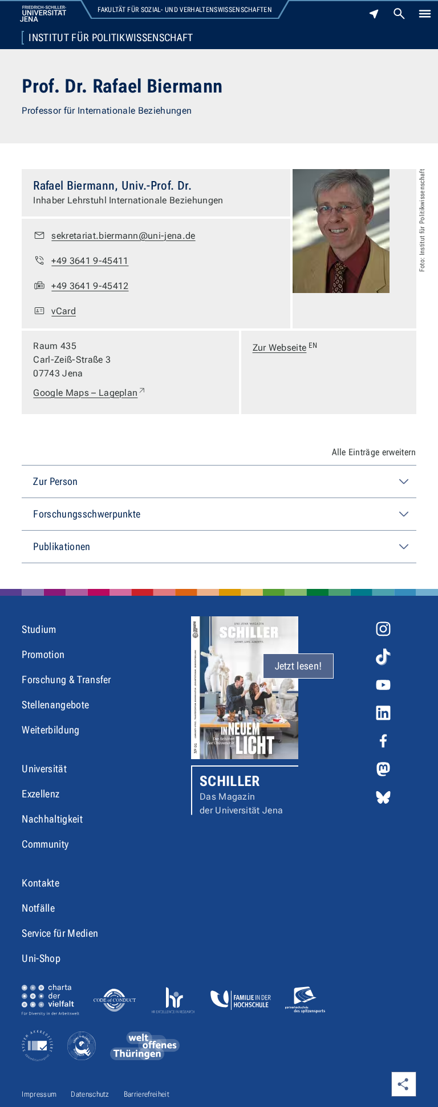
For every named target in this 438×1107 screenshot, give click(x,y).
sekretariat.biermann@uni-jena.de (123, 235)
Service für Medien (60, 933)
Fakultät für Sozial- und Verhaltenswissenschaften (185, 10)
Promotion (43, 654)
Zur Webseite (285, 347)
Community (45, 844)
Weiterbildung (50, 730)
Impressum (39, 1094)
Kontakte (40, 883)
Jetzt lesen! (298, 666)
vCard (63, 311)
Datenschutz (90, 1094)
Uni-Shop (41, 958)
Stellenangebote (55, 705)
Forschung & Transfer (66, 679)
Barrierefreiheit (146, 1094)
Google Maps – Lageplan (90, 392)
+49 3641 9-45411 (89, 260)
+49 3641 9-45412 (89, 285)
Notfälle (38, 908)
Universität (44, 769)
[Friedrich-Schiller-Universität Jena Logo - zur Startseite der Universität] (43, 14)
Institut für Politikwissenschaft (111, 37)
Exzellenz (40, 794)
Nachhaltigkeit (52, 819)
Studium (39, 629)
